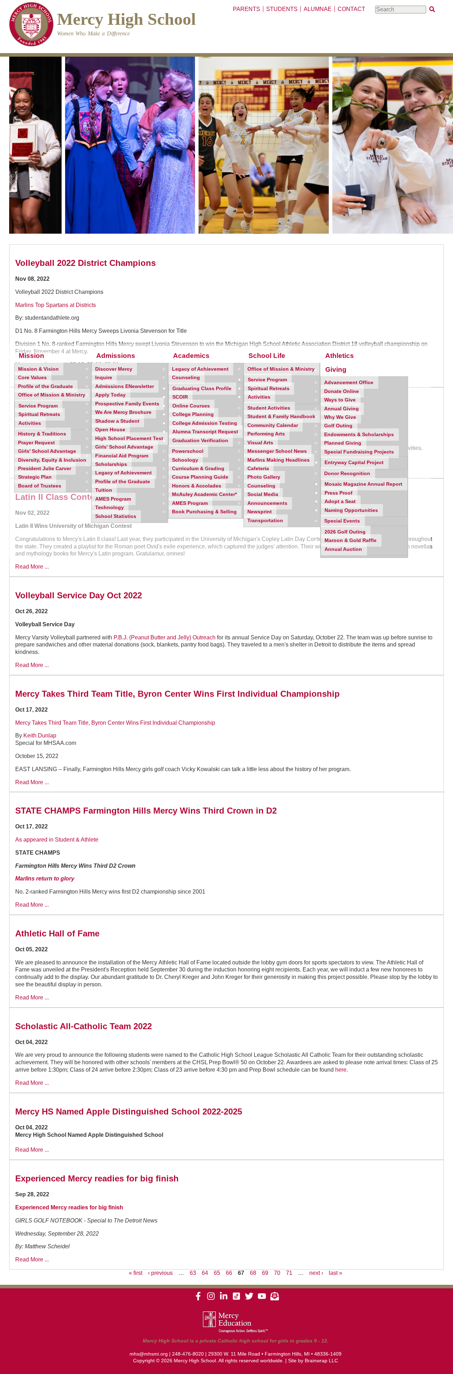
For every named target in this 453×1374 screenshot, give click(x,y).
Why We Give (340, 417)
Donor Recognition (347, 473)
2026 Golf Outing (345, 532)
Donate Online (341, 391)
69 (265, 1273)
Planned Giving (342, 443)
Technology (109, 507)
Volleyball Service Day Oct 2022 (78, 595)
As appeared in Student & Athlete (56, 840)
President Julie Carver (44, 468)
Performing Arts (266, 434)
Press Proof (338, 493)
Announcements (267, 503)
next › (316, 1273)
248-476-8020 (188, 1354)
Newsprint (259, 511)
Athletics (339, 355)
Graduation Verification (200, 440)
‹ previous (160, 1273)
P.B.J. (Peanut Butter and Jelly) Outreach (165, 637)
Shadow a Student (117, 421)
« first (135, 1273)
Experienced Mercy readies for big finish (97, 1178)
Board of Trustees (39, 486)
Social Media (262, 494)
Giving (335, 369)
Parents (246, 9)
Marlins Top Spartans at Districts (55, 305)
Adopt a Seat (340, 501)
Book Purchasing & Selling (204, 511)
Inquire (103, 377)
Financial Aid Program (121, 455)
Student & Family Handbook (281, 416)
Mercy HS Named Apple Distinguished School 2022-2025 (128, 1111)
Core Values (32, 377)
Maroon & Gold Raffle (351, 540)
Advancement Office (348, 382)
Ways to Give (340, 400)
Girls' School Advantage (47, 451)
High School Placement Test (129, 438)
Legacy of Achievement (123, 472)
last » (335, 1273)
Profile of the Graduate (45, 386)
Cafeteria (258, 468)
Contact (351, 9)
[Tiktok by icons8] (236, 1298)
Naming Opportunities (351, 510)
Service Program (38, 406)
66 (229, 1273)
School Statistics (115, 516)
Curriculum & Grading (198, 468)
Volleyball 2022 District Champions (85, 263)
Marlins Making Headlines (278, 460)
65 (217, 1273)
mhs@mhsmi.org (149, 1354)
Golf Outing (338, 425)
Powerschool (187, 451)
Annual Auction (343, 549)
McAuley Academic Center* (204, 494)
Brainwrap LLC (321, 1360)
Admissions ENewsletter (124, 386)
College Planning (193, 414)
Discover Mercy (113, 369)
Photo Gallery (263, 477)
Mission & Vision (38, 369)
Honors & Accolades (196, 486)
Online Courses (191, 406)
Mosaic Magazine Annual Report (363, 484)
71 (289, 1273)
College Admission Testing (204, 423)
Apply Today (110, 395)
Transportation (265, 520)
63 (193, 1273)
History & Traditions (42, 434)
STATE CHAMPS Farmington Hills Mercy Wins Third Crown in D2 (146, 810)
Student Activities (268, 408)
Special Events (342, 521)
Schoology (185, 460)
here (340, 1070)
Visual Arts (260, 442)
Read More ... (32, 567)
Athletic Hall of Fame (57, 933)
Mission (31, 355)
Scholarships (111, 464)
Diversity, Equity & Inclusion (52, 460)
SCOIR (180, 397)
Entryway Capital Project (354, 462)
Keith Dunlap (39, 735)
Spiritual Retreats (39, 414)
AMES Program (113, 499)
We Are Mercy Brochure (123, 412)
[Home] (31, 25)
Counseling (186, 377)
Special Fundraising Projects (359, 452)
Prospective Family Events (127, 403)
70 (277, 1273)
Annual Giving (341, 408)
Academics (191, 355)
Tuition (103, 490)
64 (205, 1273)
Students (282, 9)
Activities (29, 423)
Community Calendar (272, 425)
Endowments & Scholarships (359, 434)
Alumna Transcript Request (205, 431)
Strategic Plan (35, 477)
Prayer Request (36, 442)
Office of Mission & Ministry (51, 395)
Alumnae (318, 9)
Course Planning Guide (200, 477)
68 (253, 1273)
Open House (110, 429)
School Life (266, 355)
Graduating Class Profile (201, 388)
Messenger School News (277, 451)
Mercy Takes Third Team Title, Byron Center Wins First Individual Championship (177, 694)
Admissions (115, 355)
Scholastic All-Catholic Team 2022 (83, 1026)
